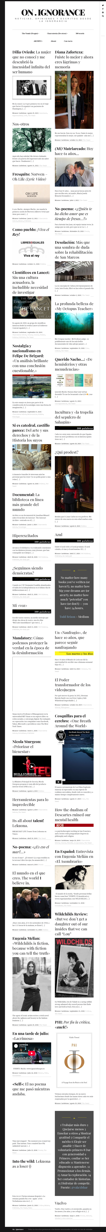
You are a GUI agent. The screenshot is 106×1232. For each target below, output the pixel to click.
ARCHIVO (38, 41)
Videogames (65, 707)
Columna (84, 669)
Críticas (57, 351)
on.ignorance (79, 843)
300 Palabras (85, 553)
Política (43, 264)
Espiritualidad (17, 115)
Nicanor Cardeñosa (19, 113)
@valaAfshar (79, 1187)
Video (30, 1208)
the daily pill (67, 556)
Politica (15, 337)
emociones (43, 113)
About (53, 41)
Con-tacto (68, 41)
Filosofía (70, 843)
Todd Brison (67, 617)
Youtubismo (16, 1075)
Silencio (89, 1216)
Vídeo (46, 1073)
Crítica (41, 1205)
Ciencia (30, 335)
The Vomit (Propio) (30, 34)
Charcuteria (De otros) (56, 34)
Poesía (87, 231)
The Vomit (31, 115)
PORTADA (27, 221)
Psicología (16, 417)
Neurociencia (32, 414)
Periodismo (22, 733)
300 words (80, 34)
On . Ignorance (53, 12)
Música (20, 221)
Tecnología (22, 527)
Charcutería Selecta (19, 335)
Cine (87, 348)
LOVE (25, 115)
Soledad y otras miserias (63, 1218)
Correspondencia (61, 403)
